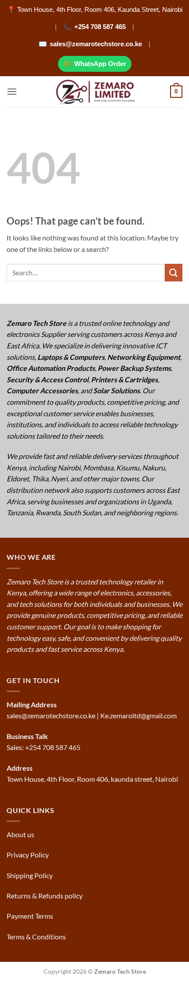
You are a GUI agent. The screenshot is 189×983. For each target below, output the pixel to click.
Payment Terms (31, 916)
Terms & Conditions (37, 936)
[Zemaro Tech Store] (94, 92)
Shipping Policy (30, 875)
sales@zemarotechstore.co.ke (96, 44)
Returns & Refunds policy (45, 895)
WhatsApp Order (100, 63)
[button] (12, 91)
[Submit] (173, 272)
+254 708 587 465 (100, 26)
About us (21, 834)
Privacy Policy (28, 854)
